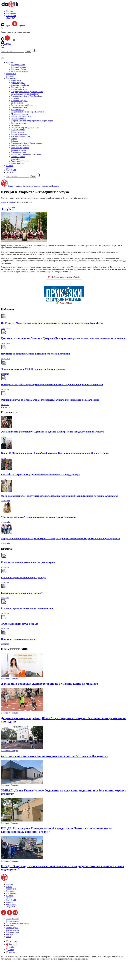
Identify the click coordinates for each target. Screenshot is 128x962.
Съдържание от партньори (17, 923)
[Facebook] (10, 206)
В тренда (15, 98)
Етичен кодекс (12, 928)
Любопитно (11, 74)
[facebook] (3, 210)
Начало (9, 887)
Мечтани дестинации (20, 145)
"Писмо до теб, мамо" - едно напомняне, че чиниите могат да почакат (39, 517)
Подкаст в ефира (18, 130)
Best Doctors (11, 904)
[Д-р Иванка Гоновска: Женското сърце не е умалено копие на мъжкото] (22, 676)
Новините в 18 (17, 87)
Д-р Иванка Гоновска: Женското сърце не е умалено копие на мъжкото (49, 683)
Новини (9, 11)
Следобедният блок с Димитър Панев (27, 92)
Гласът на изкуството (20, 148)
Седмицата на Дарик (20, 85)
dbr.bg (3, 436)
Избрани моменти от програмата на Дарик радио (32, 121)
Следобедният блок (19, 107)
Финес (14, 139)
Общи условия (12, 919)
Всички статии (12, 930)
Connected (15, 159)
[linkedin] (6, 210)
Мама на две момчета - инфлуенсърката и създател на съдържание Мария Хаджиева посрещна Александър (59, 496)
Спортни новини (18, 118)
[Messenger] (6, 206)
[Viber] (3, 206)
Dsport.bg (12, 941)
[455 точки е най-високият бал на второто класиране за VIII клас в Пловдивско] (22, 748)
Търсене (9, 902)
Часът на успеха (18, 157)
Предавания (11, 13)
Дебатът (14, 141)
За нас (8, 937)
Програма (10, 76)
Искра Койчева (7, 202)
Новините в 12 (17, 109)
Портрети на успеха (19, 134)
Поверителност (12, 921)
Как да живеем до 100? (20, 136)
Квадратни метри (18, 150)
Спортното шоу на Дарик (22, 105)
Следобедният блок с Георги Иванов (26, 143)
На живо (9, 166)
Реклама (9, 934)
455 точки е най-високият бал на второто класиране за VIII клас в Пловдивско (54, 756)
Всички (4, 407)
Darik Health (11, 16)
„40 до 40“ (10, 18)
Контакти (10, 925)
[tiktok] (4, 914)
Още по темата (17, 132)
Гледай (7, 44)
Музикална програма (20, 114)
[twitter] (10, 210)
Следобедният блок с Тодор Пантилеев (27, 112)
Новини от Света (18, 69)
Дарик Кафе (16, 80)
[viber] (13, 210)
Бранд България (17, 163)
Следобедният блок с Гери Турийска (26, 96)
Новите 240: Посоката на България (26, 154)
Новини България (18, 67)
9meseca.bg (5, 500)
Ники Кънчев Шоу (19, 89)
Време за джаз (17, 103)
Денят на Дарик (17, 83)
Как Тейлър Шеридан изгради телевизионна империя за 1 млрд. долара (40, 474)
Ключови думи (12, 932)
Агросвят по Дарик (19, 101)
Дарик (10, 186)
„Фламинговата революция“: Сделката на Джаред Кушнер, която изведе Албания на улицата (52, 431)
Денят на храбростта (19, 161)
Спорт (8, 168)
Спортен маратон (18, 123)
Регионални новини (19, 71)
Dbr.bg (11, 950)
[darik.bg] (10, 7)
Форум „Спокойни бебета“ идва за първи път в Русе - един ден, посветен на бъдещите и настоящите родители (60, 538)
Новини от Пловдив (50, 186)
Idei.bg (11, 947)
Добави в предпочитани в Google (65, 277)
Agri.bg (11, 952)
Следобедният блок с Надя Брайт (25, 94)
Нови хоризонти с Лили (21, 116)
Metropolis (15, 125)
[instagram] (15, 914)
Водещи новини (18, 65)
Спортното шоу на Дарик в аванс (25, 127)
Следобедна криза (18, 152)
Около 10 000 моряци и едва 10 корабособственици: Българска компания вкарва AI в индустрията (55, 453)
